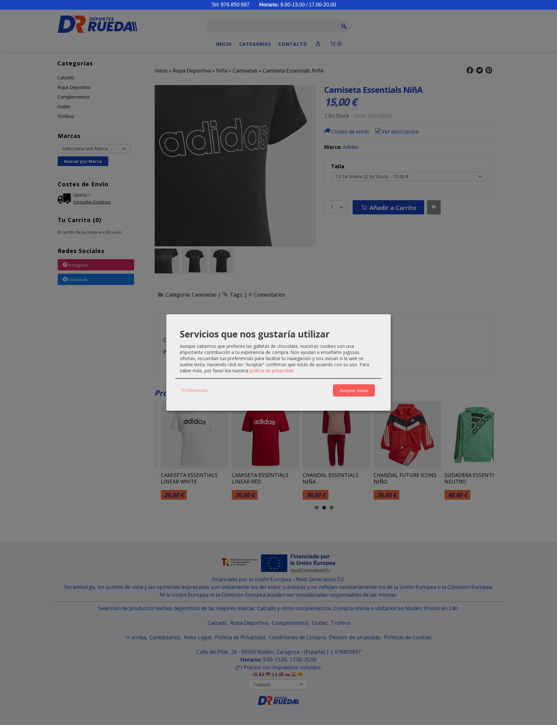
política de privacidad (271, 370)
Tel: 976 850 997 (230, 4)
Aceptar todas (354, 390)
